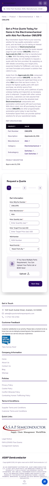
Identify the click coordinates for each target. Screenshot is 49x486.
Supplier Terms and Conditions (14, 408)
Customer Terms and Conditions (14, 411)
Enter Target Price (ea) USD (19, 228)
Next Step (35, 284)
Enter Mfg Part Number (18, 202)
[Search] (40, 3)
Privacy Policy (7, 385)
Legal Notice (7, 439)
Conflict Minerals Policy (11, 392)
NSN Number (14, 236)
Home (4, 17)
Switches (28, 151)
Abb (37, 17)
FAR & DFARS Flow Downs (12, 442)
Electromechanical (26, 17)
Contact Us (6, 366)
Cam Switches (30, 154)
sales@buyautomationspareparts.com (19, 313)
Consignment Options (10, 446)
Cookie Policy (7, 388)
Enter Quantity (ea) (16, 219)
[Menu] (45, 3)
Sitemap (5, 373)
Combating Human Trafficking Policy (16, 395)
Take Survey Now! (9, 347)
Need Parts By (15, 245)
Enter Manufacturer (17, 211)
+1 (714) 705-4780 (12, 317)
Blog (3, 369)
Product (13, 17)
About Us (5, 362)
